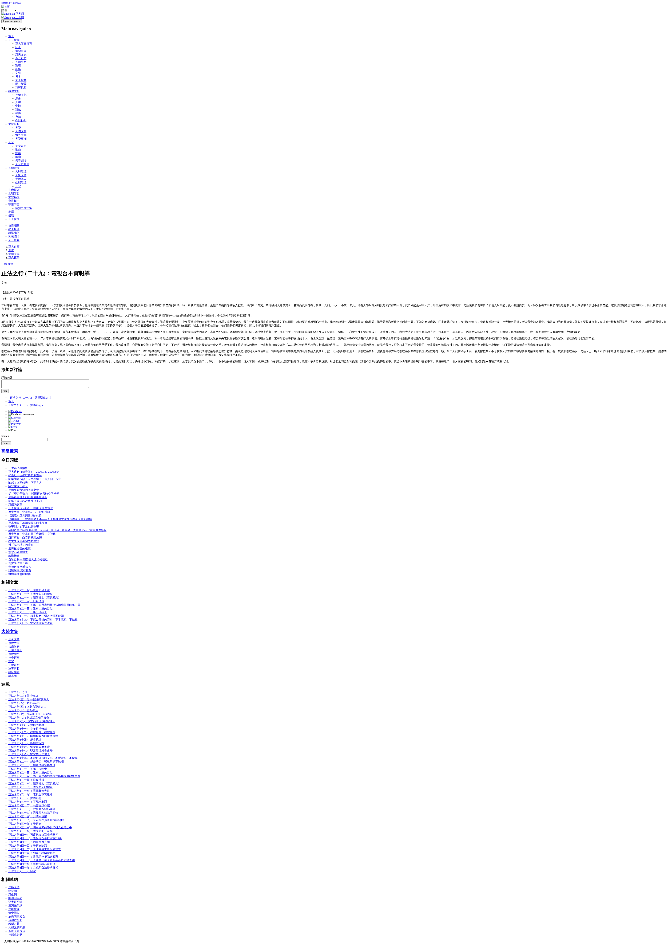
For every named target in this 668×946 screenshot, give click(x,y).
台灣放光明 (15, 920)
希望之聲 (13, 923)
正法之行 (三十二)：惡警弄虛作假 (29, 805)
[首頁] (5, 6)
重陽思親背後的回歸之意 (23, 489)
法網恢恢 (13, 909)
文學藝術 (13, 197)
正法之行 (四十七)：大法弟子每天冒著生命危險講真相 (41, 860)
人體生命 (20, 61)
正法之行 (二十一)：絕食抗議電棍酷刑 (31, 765)
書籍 (11, 215)
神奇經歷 (13, 657)
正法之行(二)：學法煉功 (23, 695)
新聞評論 (20, 50)
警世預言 (13, 200)
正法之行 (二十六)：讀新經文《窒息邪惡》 (34, 597)
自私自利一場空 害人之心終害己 (28, 559)
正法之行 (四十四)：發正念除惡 (27, 845)
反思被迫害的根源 (19, 548)
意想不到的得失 (18, 552)
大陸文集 (20, 131)
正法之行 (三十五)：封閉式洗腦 (27, 816)
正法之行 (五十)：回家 (22, 871)
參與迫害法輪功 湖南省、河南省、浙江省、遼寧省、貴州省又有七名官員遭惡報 (57, 530)
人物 (18, 102)
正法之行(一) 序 (17, 692)
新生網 (12, 894)
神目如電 (13, 672)
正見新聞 (13, 39)
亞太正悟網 (15, 901)
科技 (18, 109)
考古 (18, 76)
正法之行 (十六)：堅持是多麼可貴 (29, 746)
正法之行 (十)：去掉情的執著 (26, 725)
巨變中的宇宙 (23, 208)
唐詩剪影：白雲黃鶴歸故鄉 (25, 537)
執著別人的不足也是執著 (23, 526)
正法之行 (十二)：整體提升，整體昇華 (31, 732)
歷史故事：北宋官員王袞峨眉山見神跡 (32, 533)
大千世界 (20, 80)
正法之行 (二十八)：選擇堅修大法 (29, 397)
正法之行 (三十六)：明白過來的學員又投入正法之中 (40, 827)
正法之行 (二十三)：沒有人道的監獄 (30, 608)
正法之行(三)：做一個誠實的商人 (28, 699)
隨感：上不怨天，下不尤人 (25, 482)
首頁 (11, 36)
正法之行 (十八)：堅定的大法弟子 (29, 754)
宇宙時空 (13, 204)
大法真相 (13, 124)
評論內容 (7, 377)
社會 (18, 47)
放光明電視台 (16, 916)
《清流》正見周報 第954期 (24, 515)
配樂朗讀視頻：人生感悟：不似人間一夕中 (34, 479)
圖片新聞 (20, 83)
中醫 (18, 105)
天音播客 (13, 240)
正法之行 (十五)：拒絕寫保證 (26, 743)
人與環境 (13, 167)
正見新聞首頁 (23, 43)
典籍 (18, 116)
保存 (5, 391)
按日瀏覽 (13, 225)
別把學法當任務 (18, 563)
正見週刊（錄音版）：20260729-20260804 (33, 471)
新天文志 (20, 54)
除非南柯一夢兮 (18, 486)
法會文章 (13, 639)
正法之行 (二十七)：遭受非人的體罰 (30, 593)
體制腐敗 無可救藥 (19, 570)
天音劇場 (20, 160)
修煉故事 (13, 643)
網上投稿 (13, 229)
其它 (18, 186)
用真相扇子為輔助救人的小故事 (27, 522)
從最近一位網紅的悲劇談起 (25, 475)
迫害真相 (13, 668)
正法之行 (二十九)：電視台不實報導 (30, 794)
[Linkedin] (14, 417)
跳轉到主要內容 (11, 3)
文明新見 (13, 193)
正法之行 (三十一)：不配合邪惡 (27, 801)
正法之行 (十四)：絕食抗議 (24, 739)
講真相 (12, 675)
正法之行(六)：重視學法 (23, 710)
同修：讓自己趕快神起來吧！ (26, 500)
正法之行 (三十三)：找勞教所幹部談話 (31, 809)
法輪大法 (13, 887)
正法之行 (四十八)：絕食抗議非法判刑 (31, 863)
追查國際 (13, 912)
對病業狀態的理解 (19, 574)
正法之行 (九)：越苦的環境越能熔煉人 (31, 721)
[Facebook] (15, 411)
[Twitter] (13, 420)
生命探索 (13, 189)
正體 (4, 264)
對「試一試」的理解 (20, 544)
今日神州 (20, 120)
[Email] (13, 426)
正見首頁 (13, 246)
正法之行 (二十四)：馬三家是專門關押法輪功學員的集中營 (44, 604)
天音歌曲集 (22, 164)
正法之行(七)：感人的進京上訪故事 (30, 714)
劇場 (11, 211)
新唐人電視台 (16, 931)
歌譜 (18, 156)
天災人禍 (20, 175)
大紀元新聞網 (16, 927)
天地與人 (20, 178)
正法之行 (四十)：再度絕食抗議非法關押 (33, 834)
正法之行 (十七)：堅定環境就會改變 (30, 623)
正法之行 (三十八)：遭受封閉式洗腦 (30, 831)
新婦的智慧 (15, 504)
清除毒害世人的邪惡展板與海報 (27, 497)
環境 (18, 65)
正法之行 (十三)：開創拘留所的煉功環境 (33, 735)
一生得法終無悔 (18, 468)
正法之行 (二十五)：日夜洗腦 (26, 601)
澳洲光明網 (15, 905)
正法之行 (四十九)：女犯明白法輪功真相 (33, 867)
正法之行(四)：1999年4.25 (24, 703)
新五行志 (20, 58)
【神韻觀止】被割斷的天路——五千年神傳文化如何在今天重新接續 (50, 519)
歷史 (18, 98)
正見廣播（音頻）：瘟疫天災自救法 (30, 508)
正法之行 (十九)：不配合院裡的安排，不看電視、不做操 (43, 619)
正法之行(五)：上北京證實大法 (27, 706)
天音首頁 (20, 145)
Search (5, 436)
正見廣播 (13, 219)
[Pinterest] (14, 423)
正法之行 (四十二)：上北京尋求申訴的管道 (34, 849)
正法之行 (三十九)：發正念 (24, 823)
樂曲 (18, 153)
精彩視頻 (20, 87)
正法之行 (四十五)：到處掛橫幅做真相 (31, 852)
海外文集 (20, 135)
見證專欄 (20, 138)
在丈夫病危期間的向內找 (23, 541)
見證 (18, 127)
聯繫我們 (13, 232)
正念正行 (13, 257)
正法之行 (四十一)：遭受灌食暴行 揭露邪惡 (35, 838)
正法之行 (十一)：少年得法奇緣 (27, 728)
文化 (18, 72)
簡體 (10, 264)
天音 (11, 142)
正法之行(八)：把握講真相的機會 (28, 717)
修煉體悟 (13, 653)
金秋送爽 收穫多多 (19, 566)
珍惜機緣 (13, 555)
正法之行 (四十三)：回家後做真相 (29, 842)
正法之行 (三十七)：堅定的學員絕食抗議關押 (36, 820)
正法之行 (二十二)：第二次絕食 (27, 612)
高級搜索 (9, 451)
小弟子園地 (15, 650)
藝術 (18, 69)
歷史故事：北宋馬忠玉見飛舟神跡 (29, 511)
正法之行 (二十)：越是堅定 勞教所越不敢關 (36, 615)
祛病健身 (13, 646)
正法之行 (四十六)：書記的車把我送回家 (33, 856)
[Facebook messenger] (21, 414)
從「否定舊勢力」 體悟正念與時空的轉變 (33, 493)
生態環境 (20, 182)
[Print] (12, 430)
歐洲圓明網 (15, 898)
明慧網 (12, 890)
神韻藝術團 (15, 934)
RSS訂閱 (13, 236)
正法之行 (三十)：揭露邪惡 (25, 405)
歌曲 (18, 149)
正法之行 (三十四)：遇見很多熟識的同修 (33, 812)
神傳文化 (13, 91)
